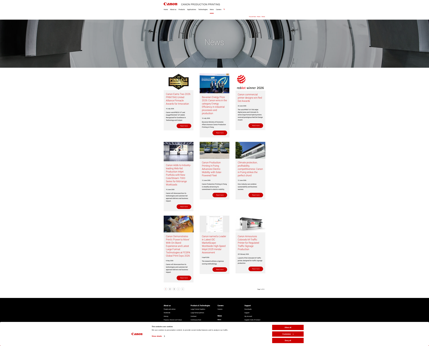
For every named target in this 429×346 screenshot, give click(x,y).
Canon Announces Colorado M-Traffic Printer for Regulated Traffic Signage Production (248, 243)
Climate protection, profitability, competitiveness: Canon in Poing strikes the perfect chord (250, 169)
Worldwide (167, 313)
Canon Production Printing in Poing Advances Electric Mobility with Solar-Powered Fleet (212, 169)
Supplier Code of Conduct (252, 320)
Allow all (288, 327)
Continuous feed (196, 320)
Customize (286, 334)
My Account (248, 316)
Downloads (248, 309)
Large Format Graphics (198, 309)
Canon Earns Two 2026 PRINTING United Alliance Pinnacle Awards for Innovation (178, 98)
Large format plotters (197, 313)
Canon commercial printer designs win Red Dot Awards (250, 97)
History (166, 316)
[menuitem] (166, 6)
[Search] (224, 6)
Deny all (288, 340)
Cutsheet (194, 316)
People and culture (170, 309)
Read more (184, 126)
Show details (157, 336)
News (219, 320)
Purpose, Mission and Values (173, 320)
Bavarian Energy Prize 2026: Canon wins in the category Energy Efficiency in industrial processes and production (214, 105)
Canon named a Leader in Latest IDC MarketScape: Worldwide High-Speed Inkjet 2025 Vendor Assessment (214, 244)
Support (246, 313)
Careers (220, 309)
